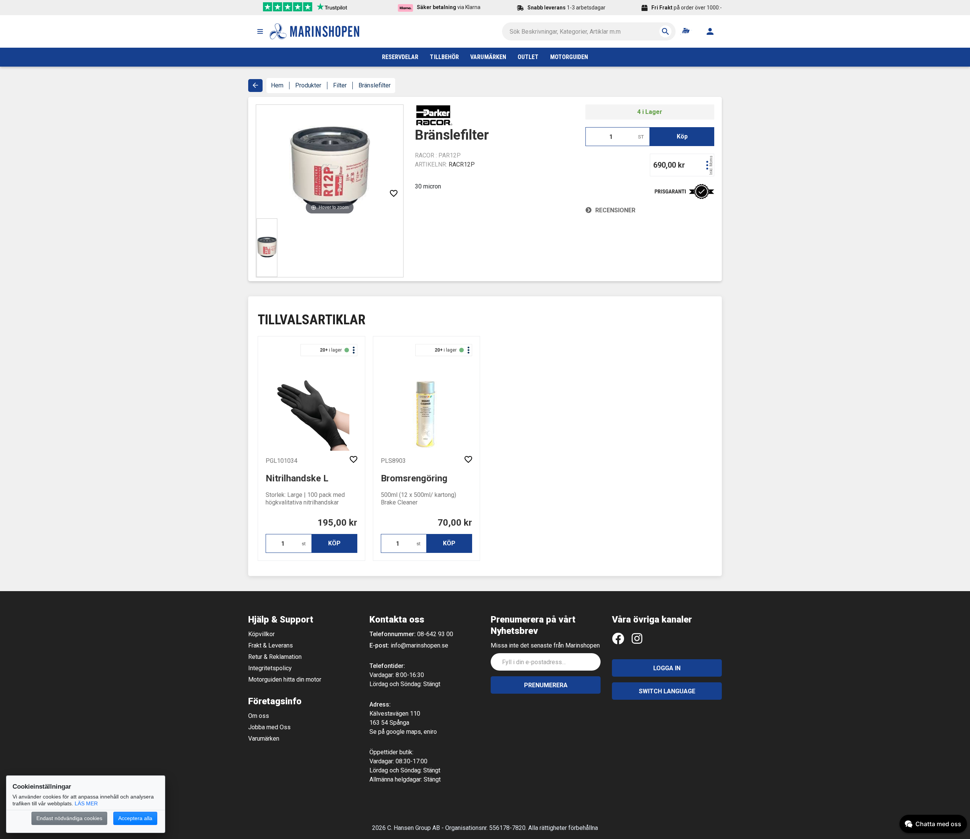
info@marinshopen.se (419, 645)
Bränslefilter (374, 85)
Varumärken (263, 738)
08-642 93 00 (435, 634)
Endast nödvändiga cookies (69, 818)
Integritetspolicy (270, 668)
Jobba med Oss (269, 727)
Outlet (528, 57)
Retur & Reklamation (275, 656)
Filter (340, 85)
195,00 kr (337, 522)
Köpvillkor (261, 634)
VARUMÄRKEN (488, 57)
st (304, 543)
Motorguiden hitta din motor (284, 679)
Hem (277, 85)
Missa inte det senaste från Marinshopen (545, 645)
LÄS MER (86, 803)
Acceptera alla (135, 818)
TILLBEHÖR (444, 57)
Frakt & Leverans (270, 645)
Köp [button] (682, 136)
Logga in (667, 668)
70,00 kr (455, 522)
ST (641, 137)
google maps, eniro (411, 731)
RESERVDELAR (400, 57)
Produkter (308, 85)
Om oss (258, 715)
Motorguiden (569, 57)
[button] (260, 31)
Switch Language (667, 691)
